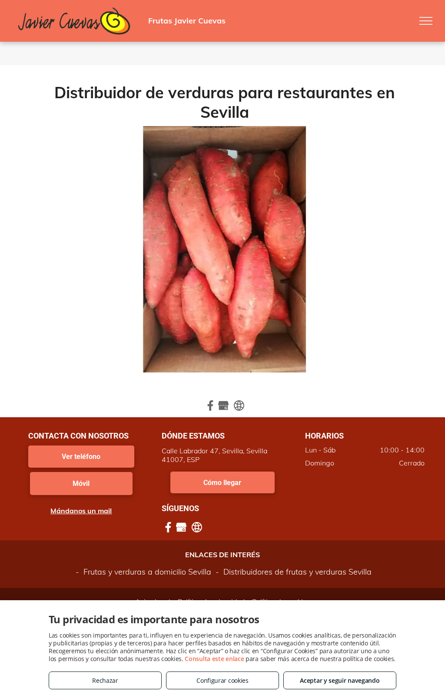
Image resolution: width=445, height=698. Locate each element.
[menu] (426, 21)
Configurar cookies (222, 680)
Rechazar (105, 680)
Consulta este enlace (214, 659)
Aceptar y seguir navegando (339, 680)
